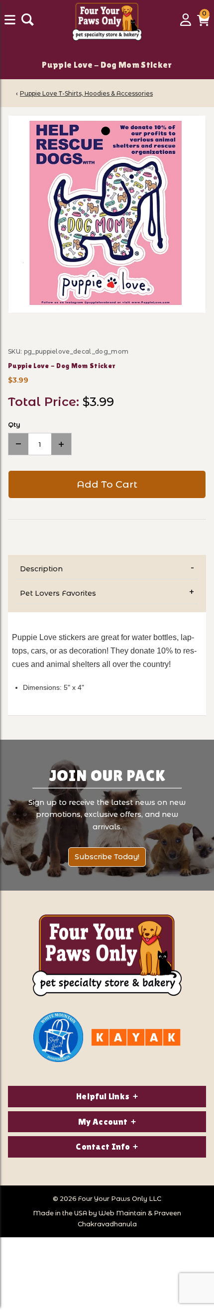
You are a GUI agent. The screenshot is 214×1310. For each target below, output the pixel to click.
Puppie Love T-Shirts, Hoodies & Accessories (86, 93)
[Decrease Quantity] (18, 444)
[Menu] (10, 23)
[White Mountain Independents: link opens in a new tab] (58, 1037)
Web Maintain (122, 1213)
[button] (203, 23)
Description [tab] (41, 568)
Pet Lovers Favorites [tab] (58, 593)
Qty (14, 424)
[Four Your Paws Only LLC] (107, 956)
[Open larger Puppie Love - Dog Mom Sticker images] (107, 214)
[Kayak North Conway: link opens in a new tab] (136, 1038)
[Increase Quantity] (61, 444)
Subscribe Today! (107, 856)
